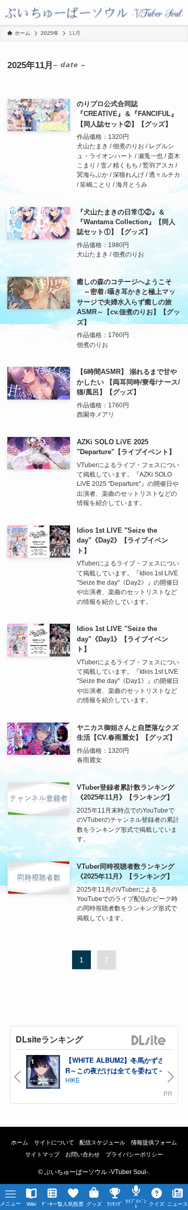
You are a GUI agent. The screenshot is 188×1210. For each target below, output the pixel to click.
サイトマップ (42, 1154)
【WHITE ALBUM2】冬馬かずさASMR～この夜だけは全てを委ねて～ (122, 1065)
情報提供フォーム (154, 1142)
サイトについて (54, 1142)
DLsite (149, 1040)
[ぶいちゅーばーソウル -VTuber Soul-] (94, 12)
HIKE (72, 1079)
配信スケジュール (102, 1142)
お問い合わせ (82, 1154)
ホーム (19, 1142)
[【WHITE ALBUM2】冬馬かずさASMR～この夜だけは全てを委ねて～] (43, 1073)
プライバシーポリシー (134, 1154)
